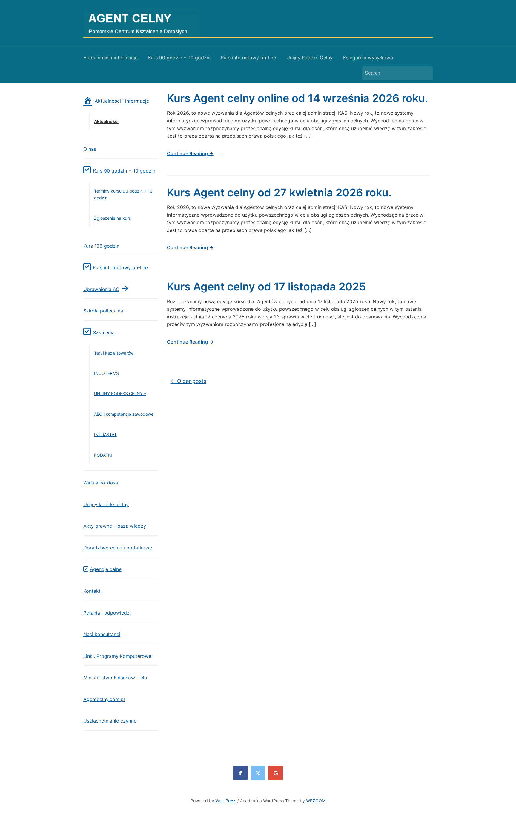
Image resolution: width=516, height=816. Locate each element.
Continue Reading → (190, 153)
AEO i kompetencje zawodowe (123, 414)
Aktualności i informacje (110, 58)
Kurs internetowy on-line (248, 58)
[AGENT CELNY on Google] (275, 773)
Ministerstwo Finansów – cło (115, 677)
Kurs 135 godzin (101, 246)
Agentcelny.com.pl (104, 699)
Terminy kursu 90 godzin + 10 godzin (123, 194)
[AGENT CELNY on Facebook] (240, 773)
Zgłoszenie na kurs (112, 218)
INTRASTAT (105, 434)
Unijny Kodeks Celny (309, 58)
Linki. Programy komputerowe (117, 656)
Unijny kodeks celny (106, 504)
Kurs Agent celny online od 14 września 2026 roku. (297, 98)
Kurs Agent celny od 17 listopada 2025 (266, 286)
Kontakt (92, 591)
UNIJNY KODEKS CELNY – (120, 393)
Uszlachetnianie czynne (109, 721)
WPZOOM (315, 800)
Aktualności (106, 121)
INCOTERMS (106, 373)
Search (425, 73)
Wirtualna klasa (100, 483)
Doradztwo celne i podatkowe (117, 548)
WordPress (225, 800)
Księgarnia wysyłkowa (368, 58)
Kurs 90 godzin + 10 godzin (179, 58)
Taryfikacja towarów (113, 352)
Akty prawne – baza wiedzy (114, 526)
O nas (89, 149)
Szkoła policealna (103, 311)
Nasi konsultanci (101, 634)
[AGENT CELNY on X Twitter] (258, 773)
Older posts (188, 381)
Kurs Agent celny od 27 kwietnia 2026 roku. (279, 192)
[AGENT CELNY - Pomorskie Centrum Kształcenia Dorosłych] (258, 23)
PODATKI (103, 455)
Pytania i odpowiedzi (107, 613)
